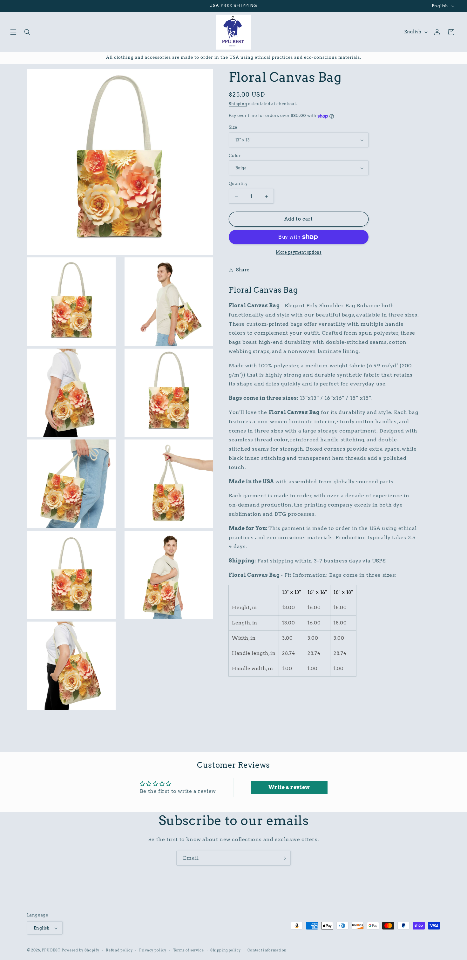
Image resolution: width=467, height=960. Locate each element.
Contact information (267, 950)
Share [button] (243, 270)
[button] (13, 32)
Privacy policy (152, 950)
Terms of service (188, 950)
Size (233, 127)
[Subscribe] (283, 858)
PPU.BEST (51, 950)
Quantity (238, 183)
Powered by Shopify (80, 950)
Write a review (289, 787)
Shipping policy (225, 950)
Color (235, 155)
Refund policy (119, 950)
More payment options (298, 252)
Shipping (238, 103)
